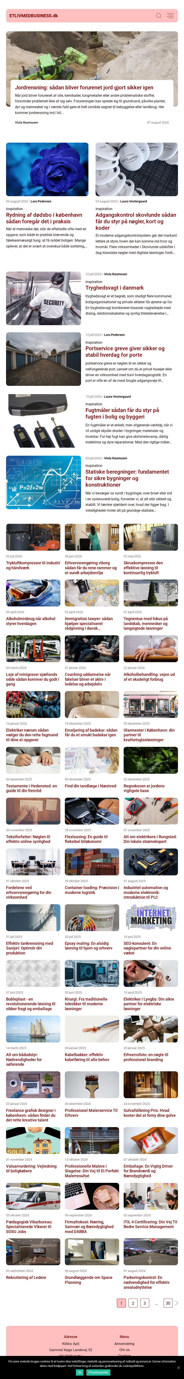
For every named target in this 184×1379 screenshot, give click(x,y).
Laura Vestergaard (133, 201)
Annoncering (124, 1344)
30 (168, 1303)
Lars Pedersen (41, 201)
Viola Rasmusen (26, 122)
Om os (124, 1350)
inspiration (14, 209)
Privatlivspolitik (98, 1372)
